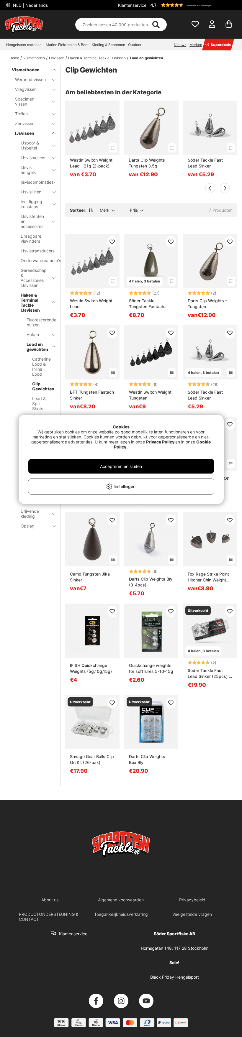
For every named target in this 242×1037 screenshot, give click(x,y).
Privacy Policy (160, 441)
